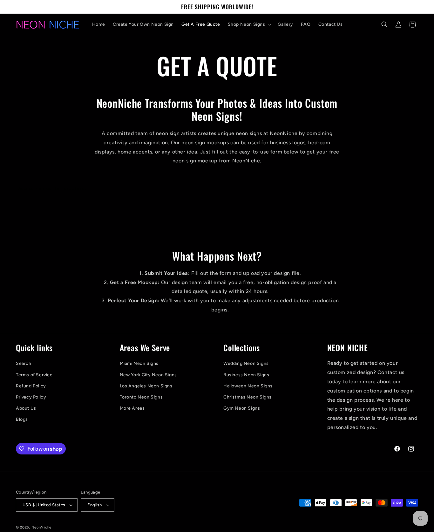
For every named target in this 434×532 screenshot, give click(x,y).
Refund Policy (31, 386)
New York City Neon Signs (148, 375)
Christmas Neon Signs (247, 397)
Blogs (22, 419)
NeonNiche (41, 527)
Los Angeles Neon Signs (146, 386)
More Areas (132, 408)
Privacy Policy (31, 397)
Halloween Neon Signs (248, 386)
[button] (249, 24)
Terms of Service (34, 375)
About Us (26, 408)
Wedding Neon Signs (246, 363)
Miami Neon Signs (139, 363)
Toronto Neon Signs (141, 397)
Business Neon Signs (246, 375)
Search (23, 363)
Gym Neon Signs (241, 408)
